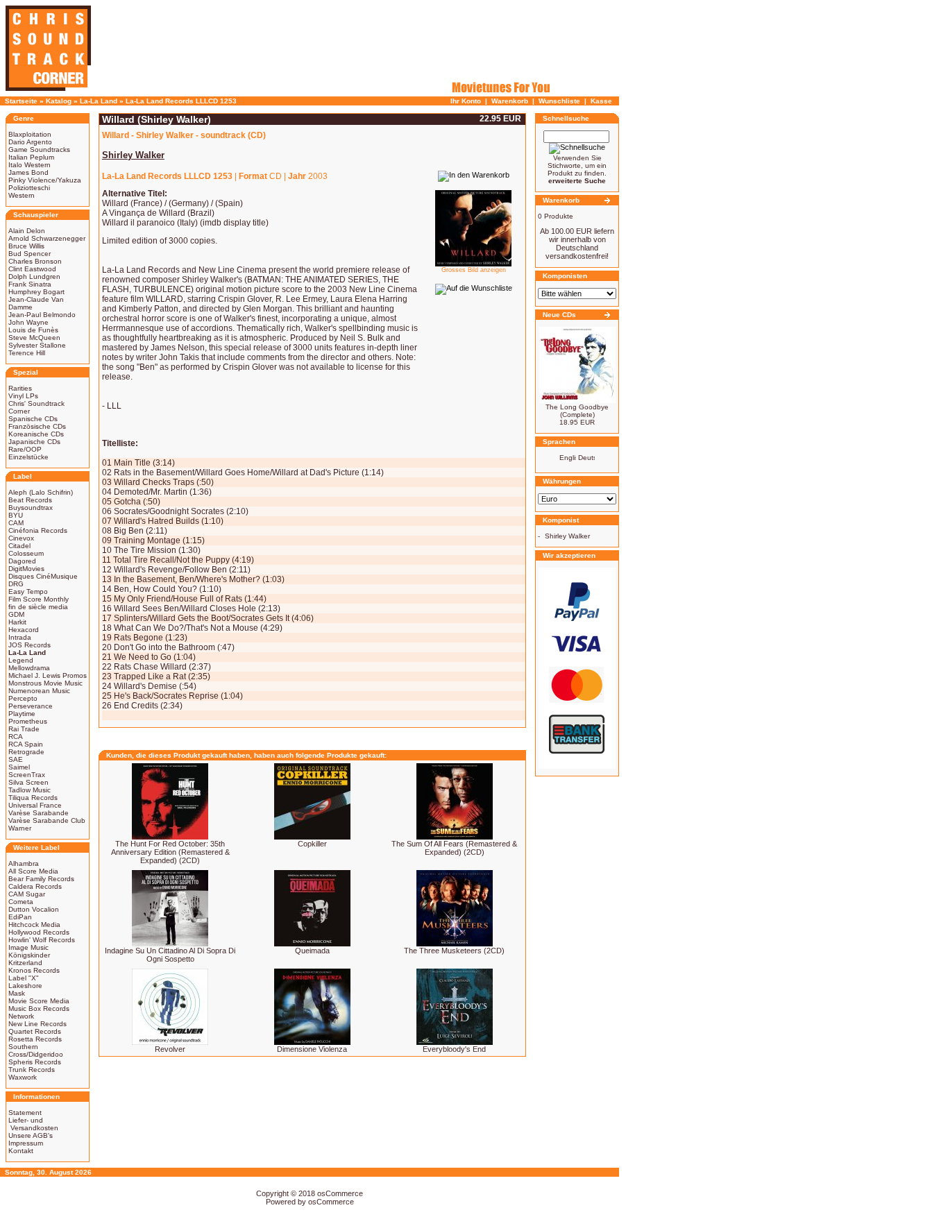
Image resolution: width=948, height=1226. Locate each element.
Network (21, 1016)
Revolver (170, 1049)
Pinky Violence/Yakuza (44, 180)
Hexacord (23, 629)
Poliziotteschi (29, 187)
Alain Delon (26, 231)
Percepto (22, 698)
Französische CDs (37, 426)
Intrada (19, 637)
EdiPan (20, 917)
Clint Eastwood (32, 269)
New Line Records (37, 1024)
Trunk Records (31, 1069)
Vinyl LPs (23, 396)
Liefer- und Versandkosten (33, 1124)
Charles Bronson (35, 261)
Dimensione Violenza (312, 1049)
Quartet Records (34, 1031)
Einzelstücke (28, 457)
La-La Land (98, 101)
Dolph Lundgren (34, 276)
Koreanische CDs (36, 434)
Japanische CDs (34, 441)
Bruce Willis (26, 246)
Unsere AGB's (30, 1135)
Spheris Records (34, 1062)
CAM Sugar (26, 894)
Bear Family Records (41, 879)
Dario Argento (30, 142)
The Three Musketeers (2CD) (454, 950)
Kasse (601, 101)
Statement (25, 1112)
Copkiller (312, 844)
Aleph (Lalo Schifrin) (40, 492)
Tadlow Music (29, 790)
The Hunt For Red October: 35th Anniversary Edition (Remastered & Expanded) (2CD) (170, 852)
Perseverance (30, 706)
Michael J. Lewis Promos (47, 675)
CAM (16, 523)
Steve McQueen (34, 337)
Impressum (25, 1143)
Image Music (28, 947)
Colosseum (26, 553)
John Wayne (28, 322)
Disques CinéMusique (43, 576)
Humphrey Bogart (36, 292)
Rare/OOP (25, 449)
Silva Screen (28, 782)
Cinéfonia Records (37, 530)
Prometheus (27, 721)
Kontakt (20, 1151)
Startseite (21, 101)
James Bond (28, 172)
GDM (16, 614)
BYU (15, 515)
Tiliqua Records (33, 797)
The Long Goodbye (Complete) (577, 410)
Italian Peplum (31, 157)
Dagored (22, 561)
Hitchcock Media (34, 924)
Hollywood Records (38, 932)
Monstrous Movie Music (45, 683)
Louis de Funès (33, 330)
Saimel (19, 767)
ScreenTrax (26, 774)
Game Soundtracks (39, 149)
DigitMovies (26, 568)
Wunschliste (559, 101)
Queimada (312, 950)
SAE (15, 759)
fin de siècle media (38, 607)
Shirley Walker (567, 536)
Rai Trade (24, 729)
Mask (16, 993)
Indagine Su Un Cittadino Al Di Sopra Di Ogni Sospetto (170, 954)
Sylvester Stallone (37, 345)
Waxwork (22, 1077)
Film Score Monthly (38, 599)
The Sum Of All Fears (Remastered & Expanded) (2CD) (454, 848)
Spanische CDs (33, 419)
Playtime (21, 713)
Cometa (20, 901)
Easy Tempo (28, 591)
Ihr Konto (465, 101)
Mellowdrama (29, 668)
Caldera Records (35, 886)
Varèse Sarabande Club (46, 820)
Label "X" (23, 978)
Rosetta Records (35, 1039)
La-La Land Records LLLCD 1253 (181, 101)
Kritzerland (25, 963)
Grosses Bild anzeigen (473, 269)
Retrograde (26, 752)
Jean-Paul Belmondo (42, 314)
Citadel (19, 546)
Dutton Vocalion (33, 909)
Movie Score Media (38, 1001)
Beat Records (30, 500)
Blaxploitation (29, 134)
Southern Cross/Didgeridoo (35, 1050)
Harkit (17, 622)
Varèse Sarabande (38, 813)
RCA (15, 736)
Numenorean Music (39, 691)
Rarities (20, 388)
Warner (19, 828)
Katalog (58, 101)
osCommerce (340, 1193)
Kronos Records (34, 970)
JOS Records (29, 645)
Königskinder (29, 955)
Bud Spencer (29, 253)
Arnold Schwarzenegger (46, 238)
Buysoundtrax (30, 507)
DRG (16, 584)
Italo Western (29, 165)
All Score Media (33, 871)
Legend (20, 660)
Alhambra (23, 863)
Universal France (35, 805)
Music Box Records (38, 1008)
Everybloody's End (454, 1049)
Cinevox (21, 538)
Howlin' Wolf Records (41, 940)
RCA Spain (25, 744)
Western (21, 195)
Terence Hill (26, 353)
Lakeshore (25, 985)
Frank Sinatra (29, 284)
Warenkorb (509, 101)
